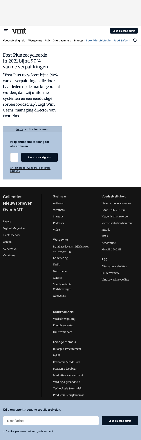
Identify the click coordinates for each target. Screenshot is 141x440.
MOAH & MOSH (111, 249)
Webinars (59, 210)
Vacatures (9, 255)
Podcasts (58, 223)
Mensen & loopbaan (65, 368)
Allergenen (59, 295)
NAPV (56, 264)
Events (7, 221)
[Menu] (6, 30)
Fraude (106, 229)
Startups (58, 216)
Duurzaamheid (63, 312)
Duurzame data (62, 332)
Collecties (12, 196)
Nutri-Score (60, 271)
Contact (7, 241)
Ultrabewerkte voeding (115, 279)
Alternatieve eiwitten (114, 266)
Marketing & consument (68, 375)
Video (56, 229)
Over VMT (13, 209)
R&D (105, 259)
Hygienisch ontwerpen (115, 216)
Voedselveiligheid (114, 196)
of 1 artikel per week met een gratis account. (28, 431)
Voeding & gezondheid (66, 382)
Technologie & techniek (67, 388)
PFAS (105, 236)
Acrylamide (109, 243)
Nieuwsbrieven (17, 203)
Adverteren (10, 248)
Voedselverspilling (64, 318)
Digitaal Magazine (14, 228)
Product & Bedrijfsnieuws (68, 395)
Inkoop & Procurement (67, 349)
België (56, 355)
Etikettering (60, 258)
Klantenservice (12, 234)
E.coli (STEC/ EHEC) (114, 210)
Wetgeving (60, 239)
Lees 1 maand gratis (124, 30)
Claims (57, 277)
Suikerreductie (111, 273)
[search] (135, 40)
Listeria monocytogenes (116, 203)
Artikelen (58, 203)
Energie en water (63, 325)
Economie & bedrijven (66, 362)
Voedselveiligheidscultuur (117, 223)
